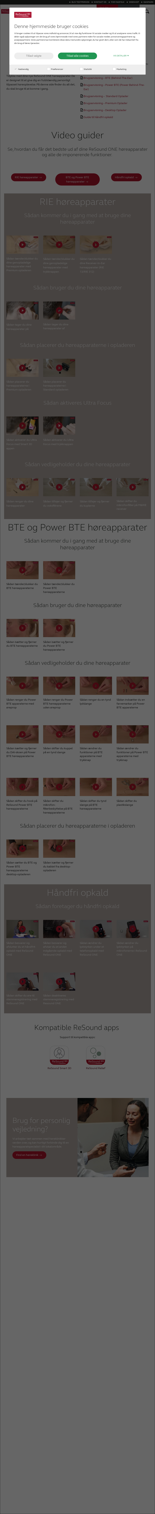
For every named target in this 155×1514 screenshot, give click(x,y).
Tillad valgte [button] (33, 55)
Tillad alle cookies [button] (77, 55)
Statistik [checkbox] (87, 69)
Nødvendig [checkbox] (23, 69)
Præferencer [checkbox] (57, 69)
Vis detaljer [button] (120, 56)
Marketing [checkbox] (121, 69)
